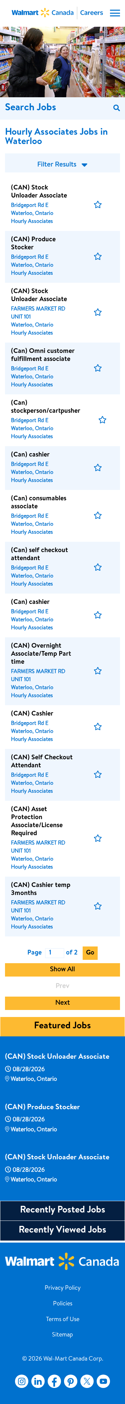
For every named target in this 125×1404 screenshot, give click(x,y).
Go (90, 953)
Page (34, 953)
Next (62, 1003)
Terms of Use (62, 1320)
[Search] (116, 108)
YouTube (103, 1381)
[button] (98, 205)
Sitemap (62, 1335)
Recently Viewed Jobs (62, 1230)
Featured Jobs (62, 1026)
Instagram (21, 1381)
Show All (62, 970)
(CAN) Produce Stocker (42, 1108)
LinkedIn (38, 1381)
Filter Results (56, 165)
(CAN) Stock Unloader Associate (57, 1057)
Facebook (53, 1381)
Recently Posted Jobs (62, 1210)
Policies (62, 1304)
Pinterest (70, 1381)
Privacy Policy (63, 1288)
